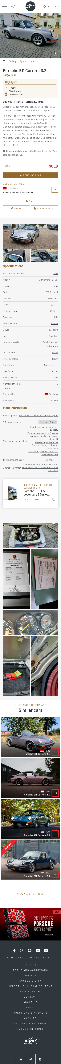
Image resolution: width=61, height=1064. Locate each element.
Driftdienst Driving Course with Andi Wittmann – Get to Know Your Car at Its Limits (39, 467)
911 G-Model (52, 292)
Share (17, 208)
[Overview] (4, 61)
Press (30, 1007)
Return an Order (30, 1029)
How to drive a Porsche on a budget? (44, 428)
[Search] (13, 6)
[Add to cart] (53, 500)
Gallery (12, 61)
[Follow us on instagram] (22, 950)
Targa (55, 285)
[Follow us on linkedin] (46, 950)
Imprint (31, 964)
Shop (56, 6)
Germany (53, 394)
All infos (49, 459)
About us (31, 1002)
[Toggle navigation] (5, 6)
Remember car (32, 175)
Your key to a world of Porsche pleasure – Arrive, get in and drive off (42, 436)
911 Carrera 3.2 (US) (48, 279)
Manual (54, 323)
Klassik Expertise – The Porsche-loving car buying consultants (45, 445)
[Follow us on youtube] (38, 950)
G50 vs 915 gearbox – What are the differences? (43, 453)
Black (55, 352)
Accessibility (30, 980)
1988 (55, 273)
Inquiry (34, 61)
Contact (30, 996)
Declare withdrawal (30, 1023)
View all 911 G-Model (30, 893)
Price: (7, 166)
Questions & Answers (30, 1013)
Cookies (30, 1018)
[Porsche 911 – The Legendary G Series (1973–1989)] (30, 493)
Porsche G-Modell (48, 422)
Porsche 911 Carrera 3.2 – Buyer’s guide (38, 415)
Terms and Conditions (30, 970)
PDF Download (45, 208)
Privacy (31, 975)
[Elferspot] (30, 6)
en (47, 6)
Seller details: (14, 184)
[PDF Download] (40, 1059)
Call (31, 201)
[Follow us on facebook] (14, 950)
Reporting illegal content (30, 986)
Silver (55, 358)
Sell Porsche (30, 991)
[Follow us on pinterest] (30, 950)
